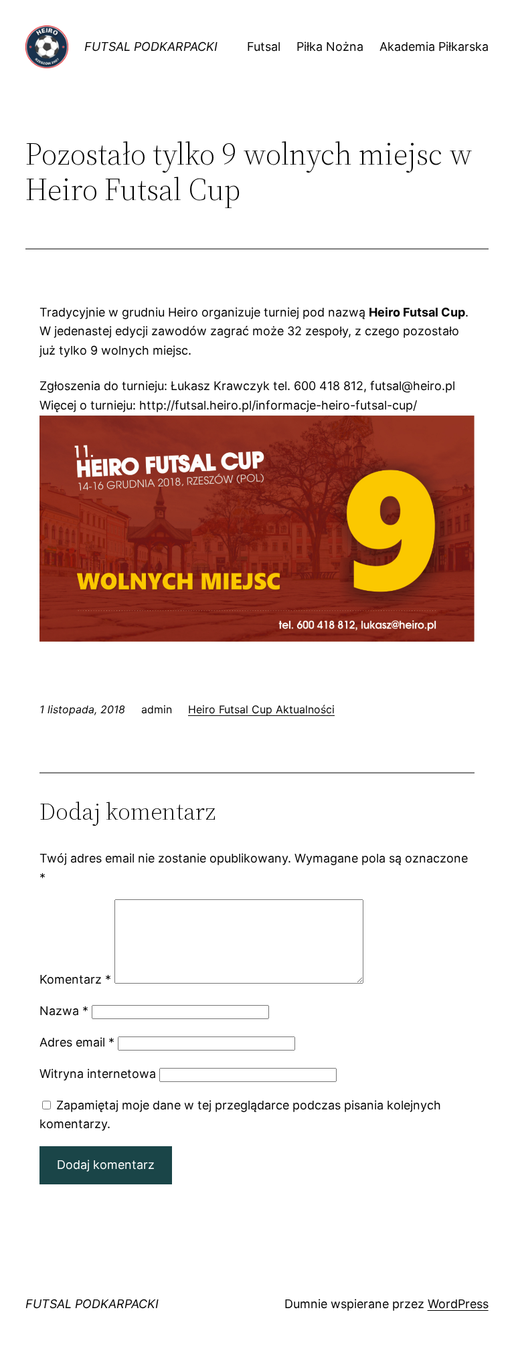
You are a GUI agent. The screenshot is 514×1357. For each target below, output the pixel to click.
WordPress (458, 1304)
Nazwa (63, 1011)
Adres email (76, 1042)
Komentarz (75, 979)
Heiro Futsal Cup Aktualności (261, 709)
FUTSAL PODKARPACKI (151, 46)
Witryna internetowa (97, 1074)
